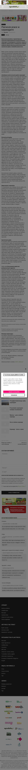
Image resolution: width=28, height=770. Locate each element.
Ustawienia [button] (14, 395)
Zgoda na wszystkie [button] (14, 391)
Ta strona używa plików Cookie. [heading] (14, 375)
